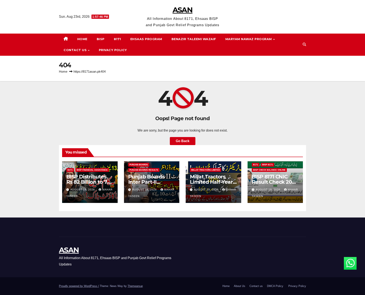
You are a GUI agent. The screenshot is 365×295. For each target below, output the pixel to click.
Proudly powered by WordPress (78, 286)
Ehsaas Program (146, 39)
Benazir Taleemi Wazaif (194, 39)
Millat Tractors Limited (205, 170)
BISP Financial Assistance (92, 170)
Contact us (76, 50)
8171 (117, 39)
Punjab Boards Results (143, 170)
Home (82, 39)
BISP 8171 (267, 164)
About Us (239, 286)
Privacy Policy (113, 50)
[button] (304, 44)
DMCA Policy (275, 286)
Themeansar (135, 286)
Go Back (182, 141)
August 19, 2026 (83, 189)
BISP (101, 39)
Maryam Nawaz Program (249, 39)
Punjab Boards (138, 164)
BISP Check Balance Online (269, 170)
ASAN (182, 9)
